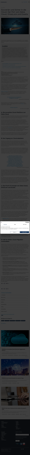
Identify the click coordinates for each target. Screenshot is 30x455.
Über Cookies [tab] (25, 224)
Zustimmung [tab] (5, 224)
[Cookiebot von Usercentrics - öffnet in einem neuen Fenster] (26, 222)
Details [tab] (15, 224)
